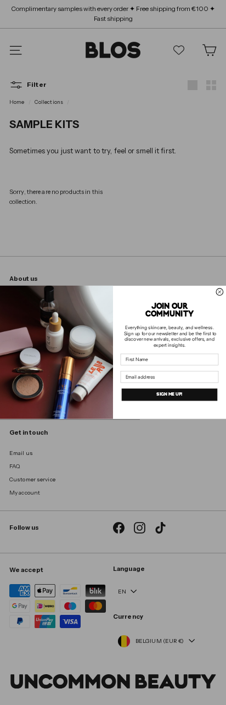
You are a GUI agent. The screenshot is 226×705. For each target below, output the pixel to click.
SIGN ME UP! (169, 394)
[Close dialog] (219, 292)
